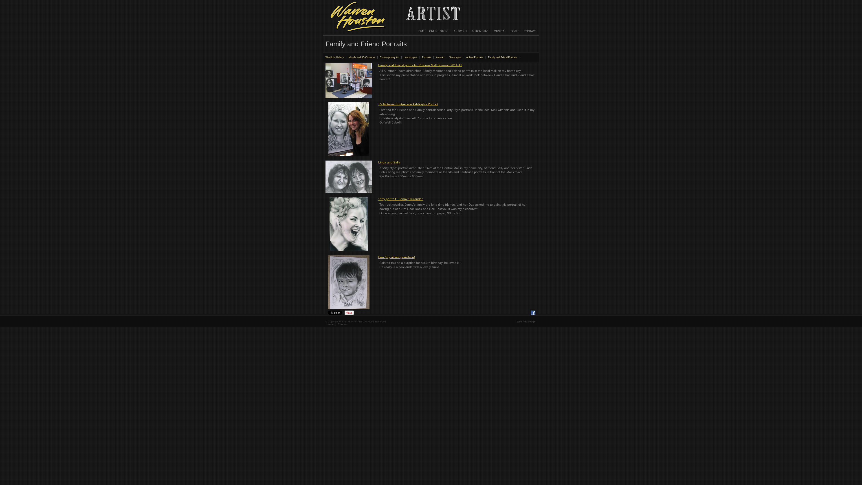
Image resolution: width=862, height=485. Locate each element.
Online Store (439, 31)
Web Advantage (526, 321)
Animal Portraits (474, 57)
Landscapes (410, 57)
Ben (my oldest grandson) (396, 257)
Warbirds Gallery (334, 57)
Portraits (426, 57)
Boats (514, 31)
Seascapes (455, 57)
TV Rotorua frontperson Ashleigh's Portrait (408, 104)
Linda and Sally (389, 162)
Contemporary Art (389, 57)
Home (421, 31)
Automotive (480, 31)
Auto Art (440, 57)
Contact (530, 31)
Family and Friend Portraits (502, 57)
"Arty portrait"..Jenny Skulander (400, 199)
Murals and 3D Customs (362, 57)
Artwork (460, 31)
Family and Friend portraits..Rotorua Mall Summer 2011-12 (420, 65)
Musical (500, 31)
